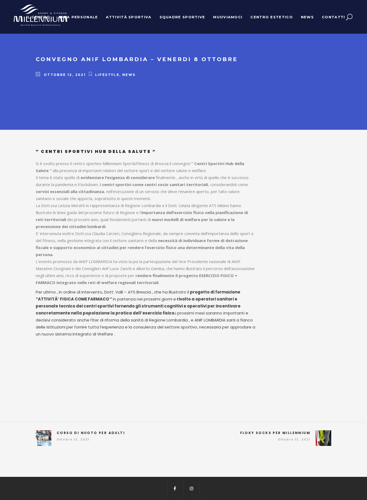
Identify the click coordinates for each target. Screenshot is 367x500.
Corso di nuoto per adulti (91, 433)
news (129, 75)
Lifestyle (107, 75)
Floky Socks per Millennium (275, 433)
